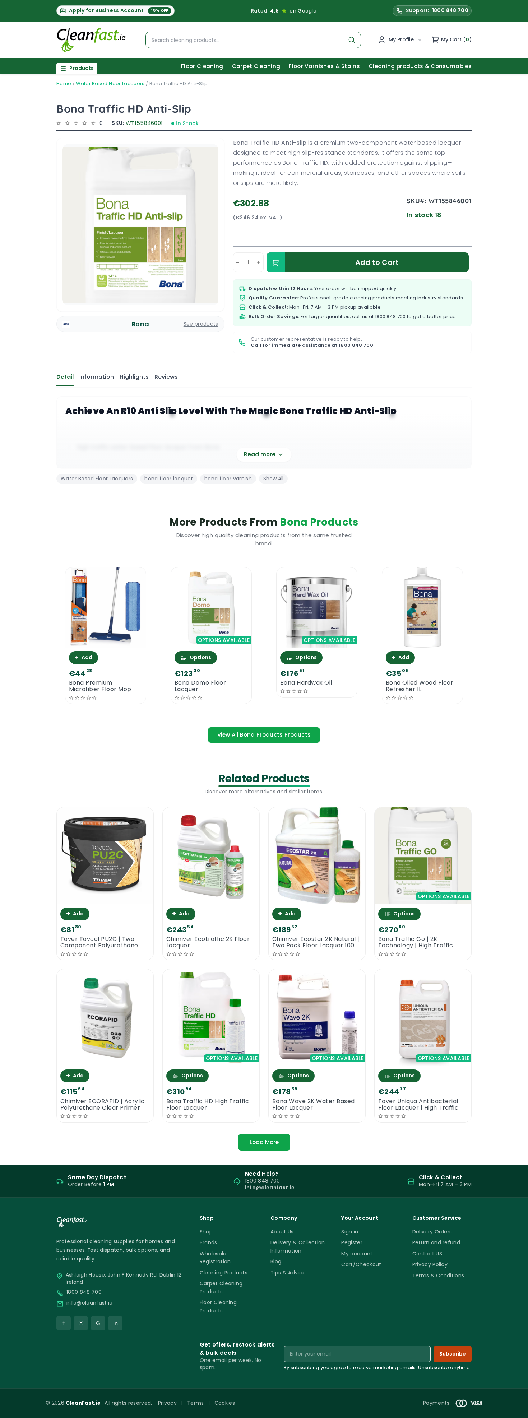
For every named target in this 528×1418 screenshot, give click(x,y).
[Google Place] (98, 1323)
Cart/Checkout (361, 1264)
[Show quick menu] (513, 1409)
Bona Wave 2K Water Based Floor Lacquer (313, 1104)
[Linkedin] (115, 1323)
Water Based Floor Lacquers (110, 83)
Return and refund (436, 1242)
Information (96, 377)
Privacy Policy (430, 1264)
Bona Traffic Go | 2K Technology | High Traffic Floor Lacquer (415, 942)
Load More (264, 1142)
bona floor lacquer (168, 478)
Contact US (427, 1253)
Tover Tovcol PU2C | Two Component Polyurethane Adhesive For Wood (99, 942)
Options (200, 657)
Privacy (167, 1403)
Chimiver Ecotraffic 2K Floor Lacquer (208, 942)
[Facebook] (63, 1323)
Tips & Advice (288, 1272)
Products (81, 68)
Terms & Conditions (438, 1275)
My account (356, 1253)
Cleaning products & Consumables (420, 66)
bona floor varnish (228, 478)
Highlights (134, 377)
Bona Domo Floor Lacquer (200, 686)
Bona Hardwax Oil (306, 683)
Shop (206, 1231)
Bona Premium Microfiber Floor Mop (100, 686)
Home (63, 83)
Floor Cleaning (202, 66)
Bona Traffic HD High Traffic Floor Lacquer (207, 1104)
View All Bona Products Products (264, 734)
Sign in (349, 1231)
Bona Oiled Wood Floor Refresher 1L (419, 686)
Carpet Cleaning (256, 66)
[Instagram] (81, 1323)
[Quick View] (106, 641)
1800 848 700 (390, 316)
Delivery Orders (432, 1231)
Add (83, 657)
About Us (282, 1231)
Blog (275, 1261)
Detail (65, 377)
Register (351, 1242)
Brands (208, 1242)
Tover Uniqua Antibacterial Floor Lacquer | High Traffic (418, 1104)
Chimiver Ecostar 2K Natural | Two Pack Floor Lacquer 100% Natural (316, 942)
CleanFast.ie (84, 1403)
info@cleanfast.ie (89, 1303)
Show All (273, 478)
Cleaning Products (223, 1272)
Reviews (166, 377)
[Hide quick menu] (353, 1392)
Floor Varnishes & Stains (324, 66)
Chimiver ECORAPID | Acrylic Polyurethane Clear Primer (102, 1104)
